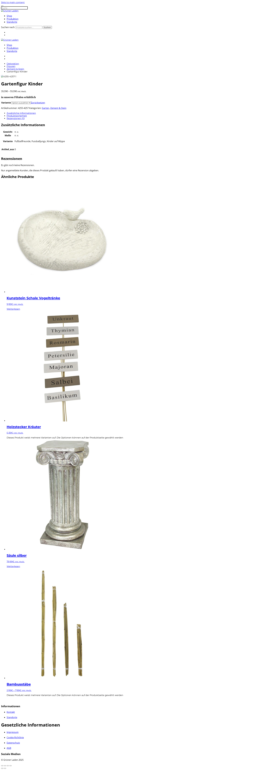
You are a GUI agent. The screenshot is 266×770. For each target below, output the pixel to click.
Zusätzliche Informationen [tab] (21, 113)
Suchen (47, 27)
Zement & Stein (58, 108)
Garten (45, 108)
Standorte (12, 21)
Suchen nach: (8, 27)
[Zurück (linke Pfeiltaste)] (2, 768)
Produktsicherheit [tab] (17, 115)
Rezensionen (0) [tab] (16, 118)
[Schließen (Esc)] (10, 765)
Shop (9, 15)
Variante (6, 102)
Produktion (12, 18)
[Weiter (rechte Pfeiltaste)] (5, 768)
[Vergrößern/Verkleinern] (2, 765)
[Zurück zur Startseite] (10, 10)
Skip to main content (13, 2)
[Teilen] (8, 765)
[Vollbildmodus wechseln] (5, 765)
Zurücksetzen (38, 102)
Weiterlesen (13, 309)
